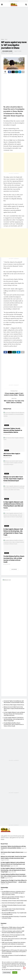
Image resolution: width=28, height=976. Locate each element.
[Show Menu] (2, 4)
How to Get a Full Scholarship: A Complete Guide (12, 903)
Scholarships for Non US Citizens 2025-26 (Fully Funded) (14, 900)
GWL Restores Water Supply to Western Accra (14, 704)
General (6, 425)
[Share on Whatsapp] (16, 72)
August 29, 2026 (7, 434)
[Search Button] (26, 4)
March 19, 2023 (17, 51)
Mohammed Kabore (7, 51)
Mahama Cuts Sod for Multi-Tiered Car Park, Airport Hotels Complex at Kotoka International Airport (13, 478)
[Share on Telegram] (19, 72)
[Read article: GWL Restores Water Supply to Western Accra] (14, 444)
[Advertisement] (14, 22)
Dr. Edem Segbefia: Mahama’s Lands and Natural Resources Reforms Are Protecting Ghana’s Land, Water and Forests (14, 714)
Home (2, 39)
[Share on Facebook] (9, 72)
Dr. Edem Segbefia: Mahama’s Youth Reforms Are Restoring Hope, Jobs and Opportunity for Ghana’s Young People (14, 719)
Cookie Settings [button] (6, 972)
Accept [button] (14, 972)
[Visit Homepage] (14, 4)
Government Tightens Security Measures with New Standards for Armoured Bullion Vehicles (13, 430)
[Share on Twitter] (13, 72)
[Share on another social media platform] (23, 72)
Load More (14, 569)
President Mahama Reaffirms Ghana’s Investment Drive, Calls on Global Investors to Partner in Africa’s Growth (14, 724)
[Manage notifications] (24, 968)
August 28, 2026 (7, 537)
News (6, 39)
